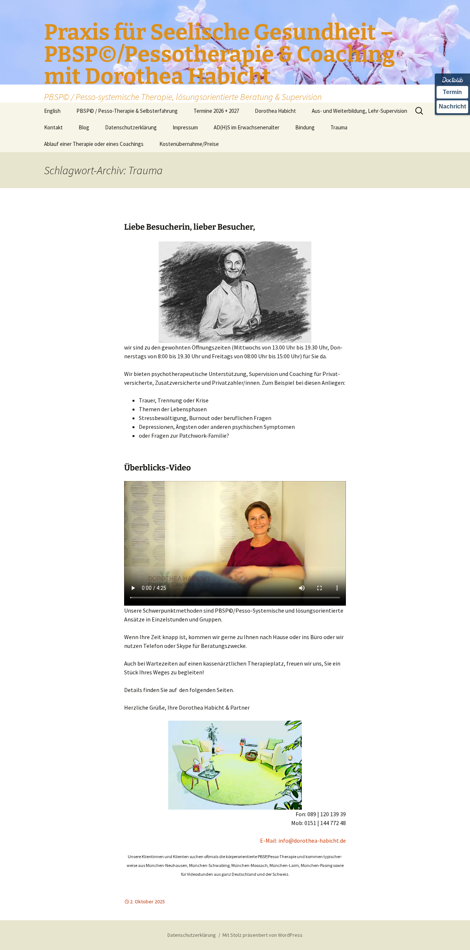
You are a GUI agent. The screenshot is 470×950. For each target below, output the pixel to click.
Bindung (305, 127)
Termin (452, 92)
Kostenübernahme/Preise (189, 143)
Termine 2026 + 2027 (216, 110)
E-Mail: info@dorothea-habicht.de (303, 840)
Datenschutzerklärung (131, 127)
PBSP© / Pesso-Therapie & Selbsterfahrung (127, 110)
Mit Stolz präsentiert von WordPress (263, 935)
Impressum (185, 127)
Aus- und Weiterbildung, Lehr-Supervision (359, 110)
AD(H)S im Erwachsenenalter (246, 127)
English (52, 110)
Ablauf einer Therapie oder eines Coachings (94, 143)
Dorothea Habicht (275, 110)
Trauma (338, 127)
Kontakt (53, 127)
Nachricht (452, 106)
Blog (84, 127)
